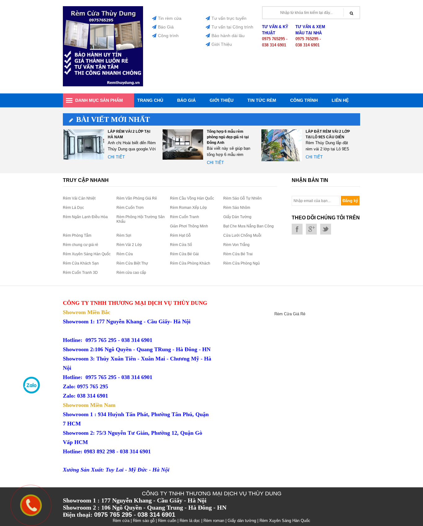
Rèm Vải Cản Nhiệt (79, 198)
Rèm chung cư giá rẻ (80, 245)
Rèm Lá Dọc (73, 207)
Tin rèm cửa (169, 18)
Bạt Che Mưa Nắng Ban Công (248, 226)
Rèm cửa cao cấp (131, 272)
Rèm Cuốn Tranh (184, 217)
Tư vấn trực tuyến (229, 18)
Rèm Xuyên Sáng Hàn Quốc (87, 254)
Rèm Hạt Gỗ (180, 235)
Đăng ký (350, 200)
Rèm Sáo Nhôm (236, 207)
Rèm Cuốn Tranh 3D (80, 272)
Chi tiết (116, 157)
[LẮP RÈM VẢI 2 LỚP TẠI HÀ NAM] (84, 145)
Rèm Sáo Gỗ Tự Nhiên (242, 198)
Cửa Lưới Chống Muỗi (242, 235)
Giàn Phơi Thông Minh (189, 226)
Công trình (168, 35)
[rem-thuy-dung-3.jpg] (103, 85)
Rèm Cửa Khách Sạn (81, 263)
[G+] (311, 229)
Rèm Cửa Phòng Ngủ (241, 263)
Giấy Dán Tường (237, 217)
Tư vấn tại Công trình (232, 26)
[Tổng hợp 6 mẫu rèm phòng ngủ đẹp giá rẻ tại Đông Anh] (183, 145)
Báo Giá (166, 26)
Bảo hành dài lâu (228, 35)
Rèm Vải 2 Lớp (129, 245)
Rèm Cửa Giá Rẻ (289, 314)
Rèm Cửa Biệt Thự (132, 263)
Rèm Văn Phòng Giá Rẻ (136, 198)
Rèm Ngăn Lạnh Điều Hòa (85, 217)
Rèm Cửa (124, 254)
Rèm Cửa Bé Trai (238, 254)
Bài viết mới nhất (113, 119)
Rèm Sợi (123, 235)
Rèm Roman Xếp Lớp (188, 207)
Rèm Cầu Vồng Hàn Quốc (192, 198)
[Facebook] (297, 229)
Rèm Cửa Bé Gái (184, 254)
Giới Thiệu (222, 44)
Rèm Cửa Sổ (181, 245)
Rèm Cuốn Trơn (130, 207)
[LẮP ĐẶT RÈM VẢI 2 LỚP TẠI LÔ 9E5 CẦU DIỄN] (282, 145)
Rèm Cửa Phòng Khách (190, 263)
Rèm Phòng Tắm (77, 235)
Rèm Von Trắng (236, 245)
